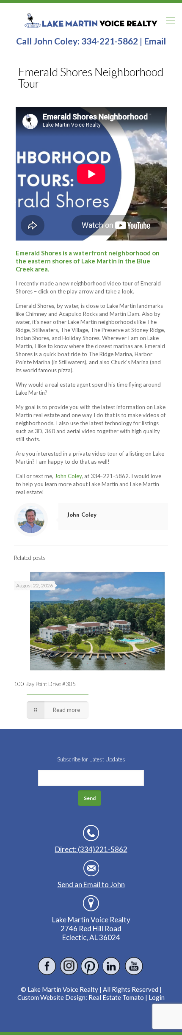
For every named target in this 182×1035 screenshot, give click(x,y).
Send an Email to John (91, 884)
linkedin (111, 966)
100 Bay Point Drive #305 (45, 684)
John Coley (68, 476)
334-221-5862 (109, 41)
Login (157, 997)
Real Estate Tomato (116, 997)
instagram (68, 966)
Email (155, 41)
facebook (47, 966)
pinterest (90, 966)
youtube (133, 966)
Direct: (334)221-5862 (91, 849)
